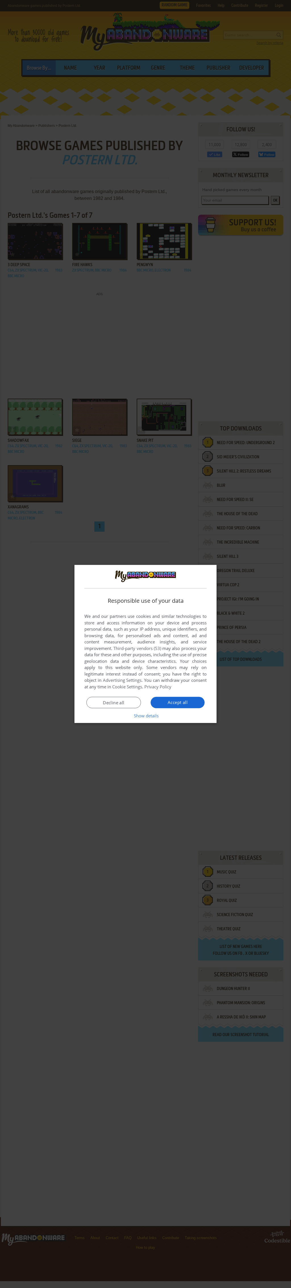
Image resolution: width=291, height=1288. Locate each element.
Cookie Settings (127, 686)
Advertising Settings (122, 680)
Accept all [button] (178, 702)
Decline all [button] (113, 702)
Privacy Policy (157, 686)
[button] (146, 716)
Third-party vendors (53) (137, 648)
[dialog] (145, 644)
